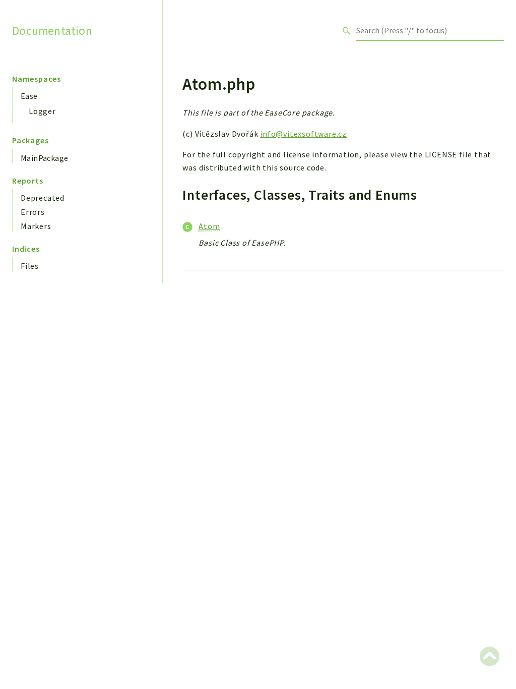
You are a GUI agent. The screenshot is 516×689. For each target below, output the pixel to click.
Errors (33, 212)
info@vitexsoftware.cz (303, 134)
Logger (42, 111)
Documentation (52, 30)
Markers (36, 226)
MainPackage (44, 158)
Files (30, 266)
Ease (29, 96)
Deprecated (42, 198)
